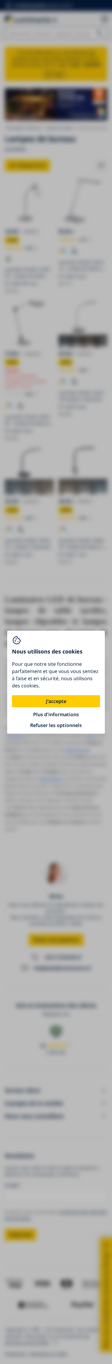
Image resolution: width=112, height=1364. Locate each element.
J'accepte (56, 701)
